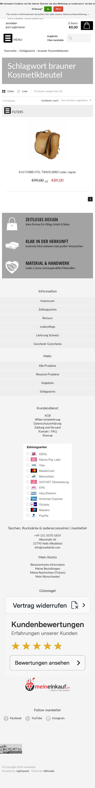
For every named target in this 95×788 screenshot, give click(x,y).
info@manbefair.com (47, 547)
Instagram (58, 718)
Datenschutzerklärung (47, 423)
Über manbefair (55, 40)
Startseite (10, 51)
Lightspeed (22, 771)
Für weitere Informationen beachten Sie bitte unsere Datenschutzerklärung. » (48, 14)
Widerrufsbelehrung (47, 419)
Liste (24, 91)
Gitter (11, 91)
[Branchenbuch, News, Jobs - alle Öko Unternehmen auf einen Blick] (11, 752)
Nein (58, 9)
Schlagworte (27, 51)
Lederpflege (47, 327)
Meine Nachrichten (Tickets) (47, 572)
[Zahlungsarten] (47, 519)
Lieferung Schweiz (47, 335)
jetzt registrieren (15, 27)
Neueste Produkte (47, 374)
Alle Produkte (47, 366)
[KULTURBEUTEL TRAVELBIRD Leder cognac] (47, 164)
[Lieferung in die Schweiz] (47, 690)
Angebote (52, 36)
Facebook (16, 718)
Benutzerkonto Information (47, 564)
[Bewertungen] (47, 675)
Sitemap (47, 435)
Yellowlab (48, 771)
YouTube (37, 718)
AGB (48, 415)
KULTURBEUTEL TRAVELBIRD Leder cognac (47, 172)
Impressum (47, 301)
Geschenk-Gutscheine (48, 344)
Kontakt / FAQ (47, 431)
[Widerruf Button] (47, 612)
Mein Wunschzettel (47, 576)
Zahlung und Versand (47, 427)
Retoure (47, 318)
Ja (48, 9)
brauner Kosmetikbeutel (53, 51)
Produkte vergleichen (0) (48, 91)
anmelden (11, 23)
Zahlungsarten (48, 309)
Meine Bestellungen (47, 568)
